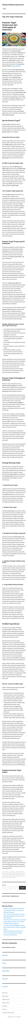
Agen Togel (11, 871)
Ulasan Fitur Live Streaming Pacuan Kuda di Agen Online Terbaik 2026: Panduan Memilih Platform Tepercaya (15, 921)
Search (4, 885)
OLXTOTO (18, 1016)
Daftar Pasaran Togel (6, 873)
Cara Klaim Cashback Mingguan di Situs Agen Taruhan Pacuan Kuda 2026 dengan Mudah (15, 927)
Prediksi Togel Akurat (18, 876)
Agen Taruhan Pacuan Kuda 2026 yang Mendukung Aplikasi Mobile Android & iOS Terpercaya (14, 916)
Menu (4, 8)
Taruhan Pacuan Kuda (8, 1012)
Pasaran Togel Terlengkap (17, 874)
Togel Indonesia (12, 877)
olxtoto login (5, 970)
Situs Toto (5, 955)
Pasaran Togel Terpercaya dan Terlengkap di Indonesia (9, 26)
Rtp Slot (4, 1009)
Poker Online (5, 1002)
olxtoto (4, 963)
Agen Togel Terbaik (19, 871)
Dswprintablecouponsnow (13, 5)
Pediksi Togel (5, 999)
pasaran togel (8, 874)
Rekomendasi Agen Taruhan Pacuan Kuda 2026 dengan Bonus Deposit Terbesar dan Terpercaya (13, 933)
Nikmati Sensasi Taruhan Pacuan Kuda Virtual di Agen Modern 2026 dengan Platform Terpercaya (14, 910)
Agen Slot (4, 992)
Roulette (4, 1006)
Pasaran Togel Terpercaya (7, 876)
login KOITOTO (17, 66)
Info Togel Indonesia (16, 873)
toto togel (5, 978)
